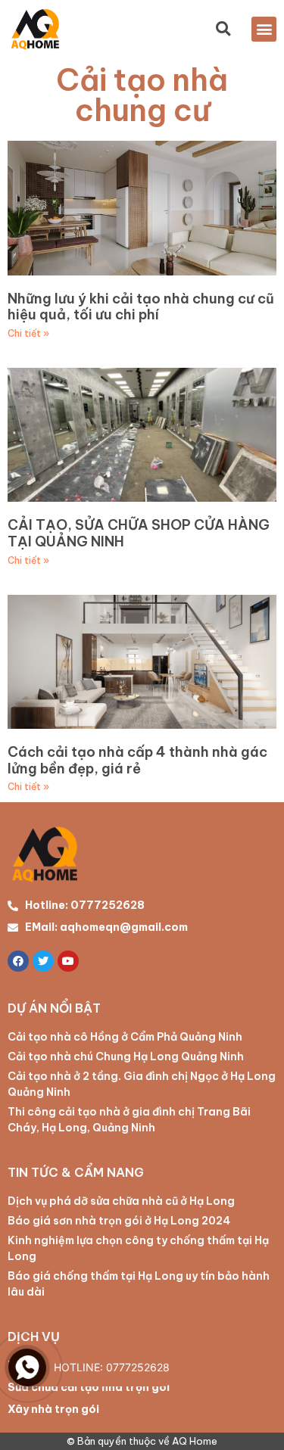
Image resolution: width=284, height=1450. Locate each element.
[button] (263, 29)
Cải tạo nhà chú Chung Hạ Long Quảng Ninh (126, 1056)
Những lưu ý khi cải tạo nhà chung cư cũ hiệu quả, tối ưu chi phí (141, 307)
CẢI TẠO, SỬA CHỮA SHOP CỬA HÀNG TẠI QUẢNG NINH (139, 533)
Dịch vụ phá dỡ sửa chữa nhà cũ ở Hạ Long (121, 1201)
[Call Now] (27, 1367)
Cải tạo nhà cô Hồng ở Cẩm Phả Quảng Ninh (125, 1037)
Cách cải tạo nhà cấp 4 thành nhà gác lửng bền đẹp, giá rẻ (137, 760)
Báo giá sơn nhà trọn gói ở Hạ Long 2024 (119, 1221)
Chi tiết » (28, 333)
